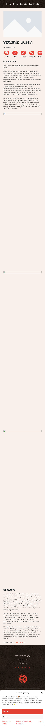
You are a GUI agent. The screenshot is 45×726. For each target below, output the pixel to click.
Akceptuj (6, 711)
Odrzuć (5, 717)
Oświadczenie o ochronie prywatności (23, 722)
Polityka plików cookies (6, 722)
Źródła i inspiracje (19, 642)
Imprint (41, 721)
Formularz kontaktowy (22, 667)
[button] (42, 693)
